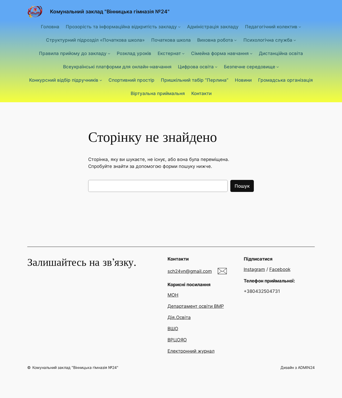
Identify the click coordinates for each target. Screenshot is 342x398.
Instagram (254, 269)
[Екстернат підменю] (183, 53)
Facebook (279, 269)
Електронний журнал (191, 351)
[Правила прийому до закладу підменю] (109, 53)
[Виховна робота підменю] (235, 40)
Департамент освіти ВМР (196, 306)
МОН (173, 295)
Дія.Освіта (179, 317)
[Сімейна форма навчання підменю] (251, 53)
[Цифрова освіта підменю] (216, 66)
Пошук (242, 186)
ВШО (173, 328)
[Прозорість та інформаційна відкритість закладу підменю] (179, 26)
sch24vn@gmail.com (190, 271)
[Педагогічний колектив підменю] (299, 26)
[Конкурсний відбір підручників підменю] (100, 80)
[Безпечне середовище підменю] (277, 66)
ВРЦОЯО (177, 339)
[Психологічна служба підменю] (294, 40)
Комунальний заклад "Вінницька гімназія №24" (110, 11)
